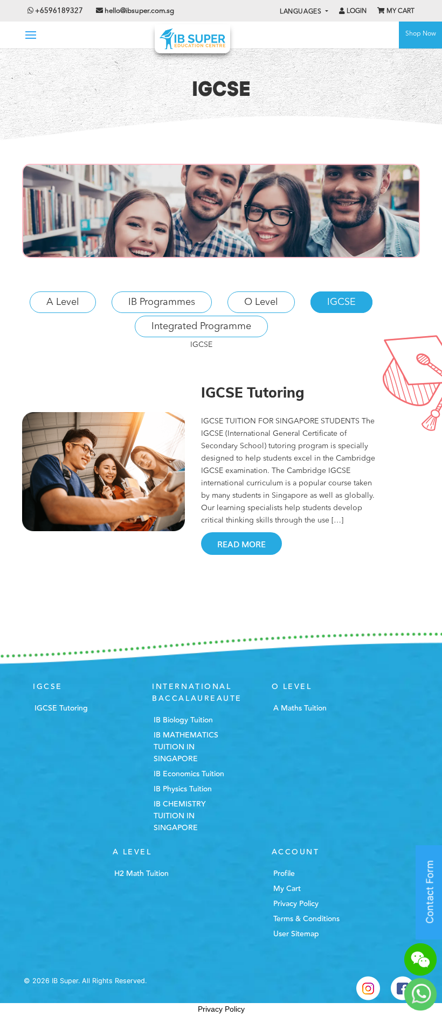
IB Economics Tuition (189, 774)
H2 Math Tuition (141, 874)
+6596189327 (58, 11)
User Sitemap (296, 934)
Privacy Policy (296, 904)
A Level (62, 302)
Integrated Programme (201, 326)
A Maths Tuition (300, 708)
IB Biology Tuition (183, 720)
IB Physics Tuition (183, 789)
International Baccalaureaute (196, 693)
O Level (261, 302)
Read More (241, 543)
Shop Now (420, 34)
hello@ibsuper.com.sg (139, 11)
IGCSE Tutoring (61, 708)
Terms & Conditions (306, 919)
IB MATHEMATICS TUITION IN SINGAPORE (186, 747)
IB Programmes (161, 302)
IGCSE (341, 302)
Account (296, 852)
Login (356, 11)
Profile (284, 874)
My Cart (400, 11)
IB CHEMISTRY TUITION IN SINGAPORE (180, 816)
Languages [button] (301, 12)
